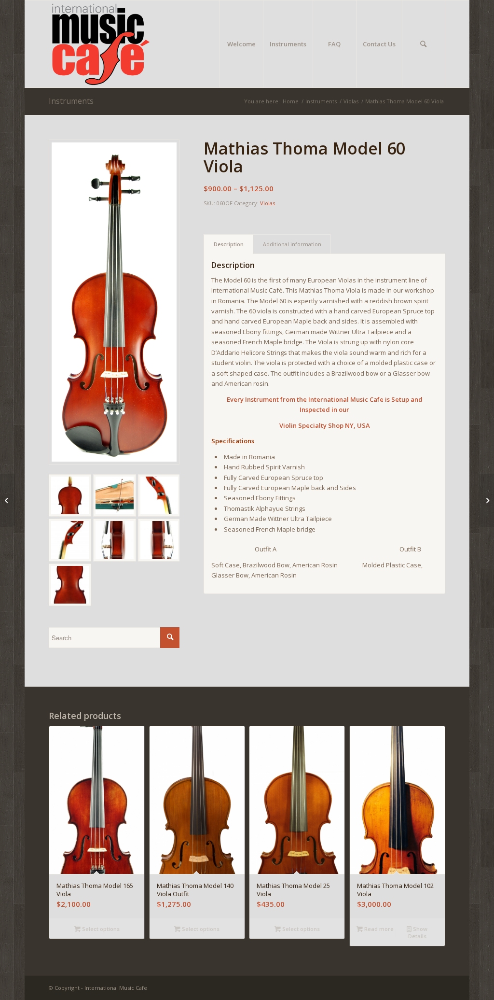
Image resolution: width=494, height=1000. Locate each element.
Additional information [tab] (292, 244)
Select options (100, 928)
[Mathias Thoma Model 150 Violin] (486, 500)
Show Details (418, 932)
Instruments (71, 101)
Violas (267, 203)
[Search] (423, 43)
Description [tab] (229, 244)
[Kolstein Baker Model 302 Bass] (7, 500)
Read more (378, 928)
